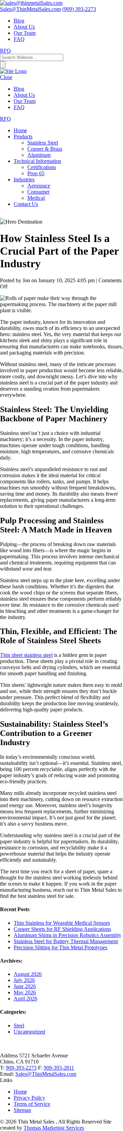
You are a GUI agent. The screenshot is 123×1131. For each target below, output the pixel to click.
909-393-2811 (59, 1068)
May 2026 (25, 992)
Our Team (25, 33)
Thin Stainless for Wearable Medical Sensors (62, 923)
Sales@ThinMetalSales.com (45, 1074)
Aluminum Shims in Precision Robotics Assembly (67, 935)
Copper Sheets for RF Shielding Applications (62, 929)
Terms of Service (32, 1104)
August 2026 (28, 974)
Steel (19, 1025)
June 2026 (25, 986)
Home (20, 1092)
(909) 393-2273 (79, 9)
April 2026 (25, 998)
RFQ (5, 51)
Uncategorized (29, 1032)
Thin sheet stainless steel (26, 655)
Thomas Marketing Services (54, 1128)
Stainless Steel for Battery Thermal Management (66, 941)
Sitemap (22, 1110)
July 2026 (24, 980)
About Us (24, 27)
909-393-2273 (21, 1068)
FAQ (19, 39)
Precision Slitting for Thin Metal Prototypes (60, 947)
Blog (19, 21)
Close (6, 77)
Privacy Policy (29, 1098)
